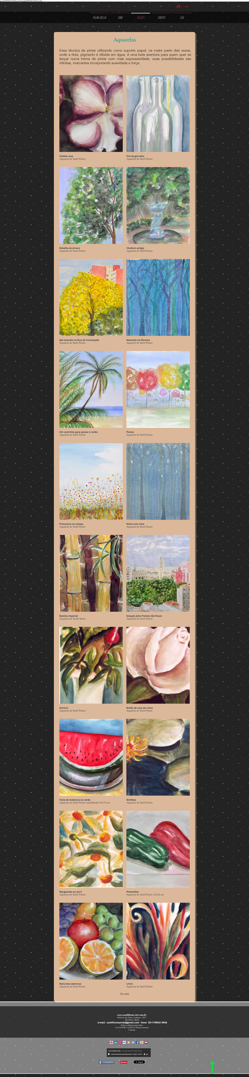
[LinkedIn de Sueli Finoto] (115, 1042)
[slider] (147, 1054)
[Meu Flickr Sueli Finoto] (124, 1042)
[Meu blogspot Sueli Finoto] (128, 1042)
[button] (91, 119)
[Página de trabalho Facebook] (137, 1042)
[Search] (192, 17)
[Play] (109, 1054)
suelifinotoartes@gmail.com (123, 1022)
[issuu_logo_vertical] (141, 1042)
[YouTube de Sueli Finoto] (146, 1042)
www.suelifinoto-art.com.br (131, 1014)
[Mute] (144, 1054)
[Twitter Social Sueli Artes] (133, 1042)
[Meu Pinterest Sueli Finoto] (111, 1042)
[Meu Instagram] (120, 1042)
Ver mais (124, 993)
